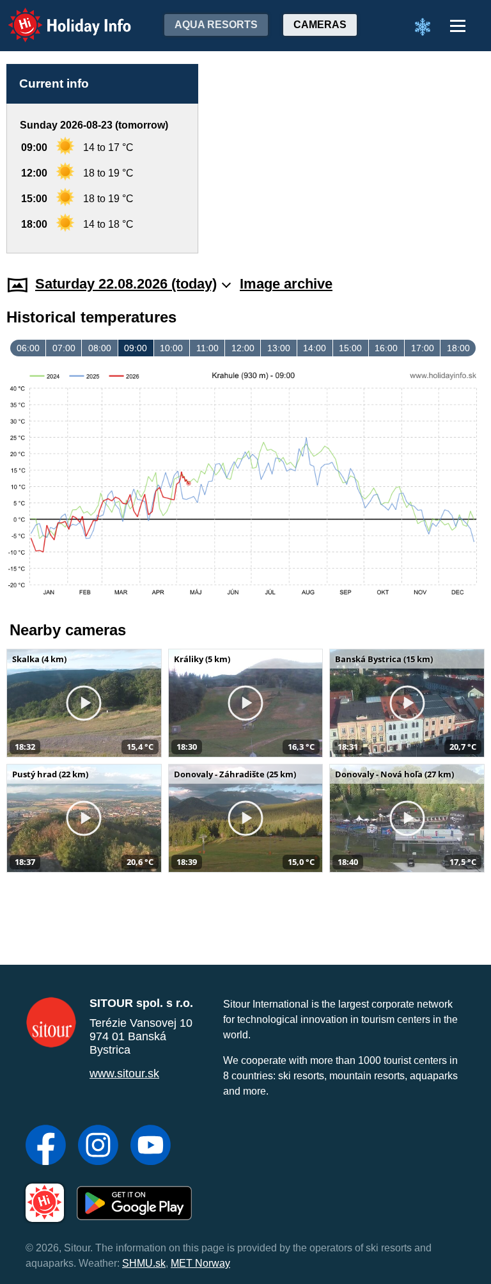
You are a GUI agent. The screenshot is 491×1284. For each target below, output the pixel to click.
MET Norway (200, 1263)
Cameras (320, 24)
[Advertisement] (348, 158)
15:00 (350, 348)
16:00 (386, 348)
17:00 (422, 348)
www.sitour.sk (124, 1073)
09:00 (135, 348)
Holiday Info (57, 16)
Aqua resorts (216, 24)
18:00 (458, 348)
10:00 (171, 348)
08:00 (99, 348)
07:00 (63, 348)
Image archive (286, 284)
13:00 (278, 348)
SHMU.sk (144, 1263)
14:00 (314, 348)
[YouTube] (150, 1146)
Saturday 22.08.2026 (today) (126, 284)
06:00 (28, 348)
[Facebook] (46, 1146)
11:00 (207, 348)
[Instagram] (98, 1146)
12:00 (242, 348)
